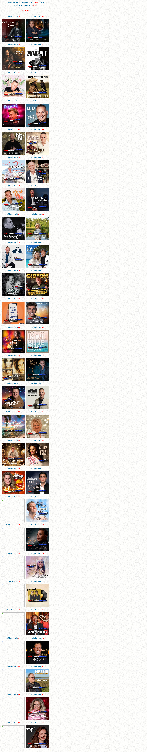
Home (27, 10)
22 (43, 440)
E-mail (36, 2)
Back (22, 10)
